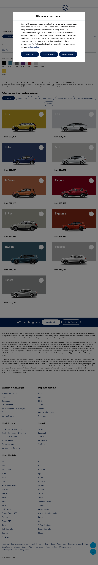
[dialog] (49, 282)
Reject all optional (49, 54)
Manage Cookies (68, 54)
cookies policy (33, 47)
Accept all (29, 54)
